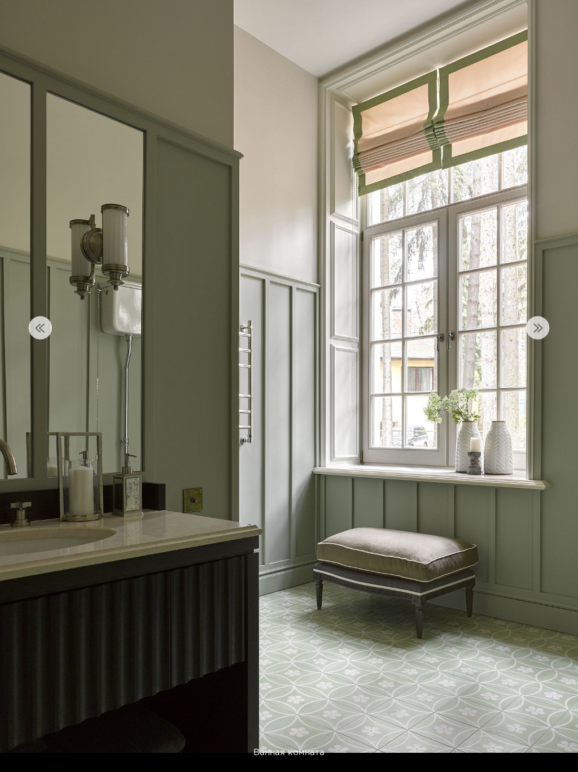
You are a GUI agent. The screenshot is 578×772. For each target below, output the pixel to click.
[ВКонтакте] (505, 737)
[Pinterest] (478, 737)
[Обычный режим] (22, 22)
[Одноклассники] (533, 737)
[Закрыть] (561, 16)
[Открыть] (571, 62)
